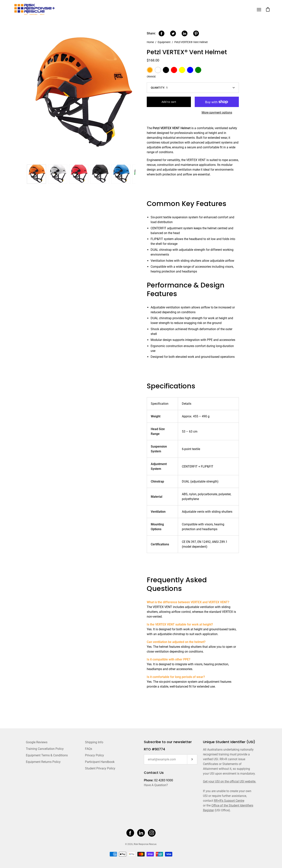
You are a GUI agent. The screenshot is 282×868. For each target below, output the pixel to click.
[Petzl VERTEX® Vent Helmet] (36, 174)
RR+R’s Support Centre (229, 800)
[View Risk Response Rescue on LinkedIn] (141, 833)
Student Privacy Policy (100, 768)
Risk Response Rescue (145, 844)
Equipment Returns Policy (43, 762)
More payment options (217, 112)
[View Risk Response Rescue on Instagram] (152, 833)
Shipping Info (94, 742)
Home (150, 42)
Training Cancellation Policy (45, 749)
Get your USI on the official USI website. (229, 781)
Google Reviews (36, 742)
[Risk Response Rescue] (35, 9)
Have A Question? (156, 785)
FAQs (88, 749)
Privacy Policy (94, 755)
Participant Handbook (100, 762)
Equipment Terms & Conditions (47, 755)
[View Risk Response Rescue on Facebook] (130, 833)
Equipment (164, 42)
